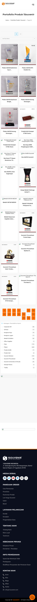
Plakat (5, 347)
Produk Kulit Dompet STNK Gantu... (27, 132)
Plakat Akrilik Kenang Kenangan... (27, 100)
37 (29, 310)
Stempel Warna (8, 364)
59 (24, 318)
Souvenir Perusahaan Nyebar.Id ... (27, 249)
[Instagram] (22, 478)
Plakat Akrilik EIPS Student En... (27, 69)
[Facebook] (5, 478)
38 (33, 310)
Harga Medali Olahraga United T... (27, 191)
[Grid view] (16, 34)
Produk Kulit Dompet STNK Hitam (9, 146)
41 (14, 314)
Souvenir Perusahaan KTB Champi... (9, 300)
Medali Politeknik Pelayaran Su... (27, 204)
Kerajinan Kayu (8, 332)
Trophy (6, 367)
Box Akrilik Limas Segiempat (9, 172)
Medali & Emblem (8, 338)
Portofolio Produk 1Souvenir (18, 20)
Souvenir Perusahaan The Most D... (27, 281)
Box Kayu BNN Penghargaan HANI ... (27, 146)
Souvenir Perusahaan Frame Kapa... (27, 236)
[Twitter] (9, 478)
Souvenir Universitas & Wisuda (12, 361)
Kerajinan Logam (8, 335)
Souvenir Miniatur (8, 356)
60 (29, 318)
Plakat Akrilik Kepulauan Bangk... (9, 100)
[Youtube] (13, 478)
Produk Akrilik (7, 350)
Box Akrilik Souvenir (28, 157)
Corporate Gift (7, 326)
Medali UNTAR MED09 (9, 202)
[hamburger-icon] (33, 5)
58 (33, 314)
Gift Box (6, 329)
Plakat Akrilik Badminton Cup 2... (9, 69)
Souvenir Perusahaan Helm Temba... (9, 268)
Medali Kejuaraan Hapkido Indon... (9, 218)
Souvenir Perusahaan (9, 358)
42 (19, 314)
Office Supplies (8, 341)
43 (24, 314)
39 (4, 314)
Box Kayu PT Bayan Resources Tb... (9, 159)
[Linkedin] (17, 478)
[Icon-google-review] (26, 478)
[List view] (20, 34)
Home (7, 20)
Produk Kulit (7, 353)
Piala (5, 344)
